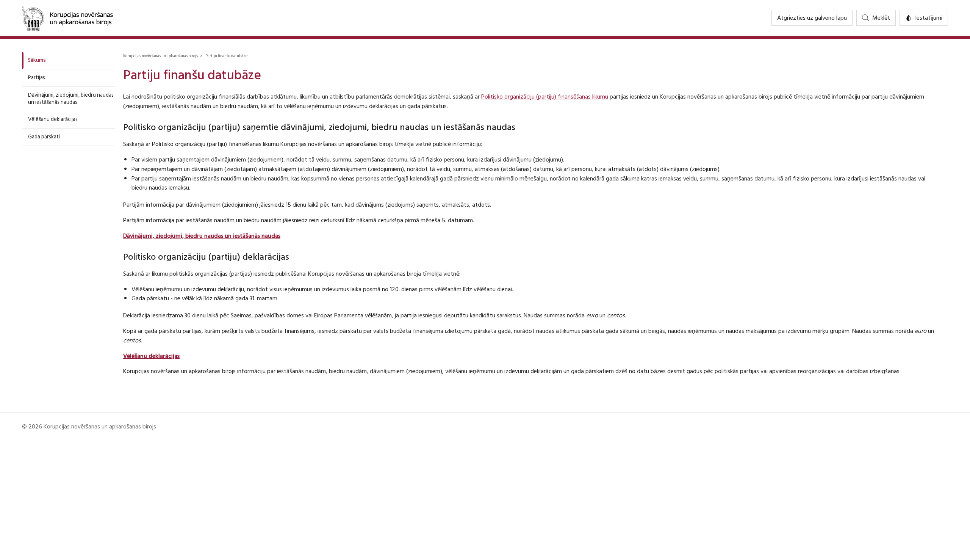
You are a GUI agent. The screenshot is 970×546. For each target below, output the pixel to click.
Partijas (36, 77)
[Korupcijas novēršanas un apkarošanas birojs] (67, 18)
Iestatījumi (928, 18)
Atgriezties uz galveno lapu (812, 18)
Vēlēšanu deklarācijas (53, 119)
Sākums (37, 60)
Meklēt (881, 18)
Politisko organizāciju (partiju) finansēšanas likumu (544, 97)
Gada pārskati (44, 136)
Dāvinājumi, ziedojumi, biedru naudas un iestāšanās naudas (71, 99)
